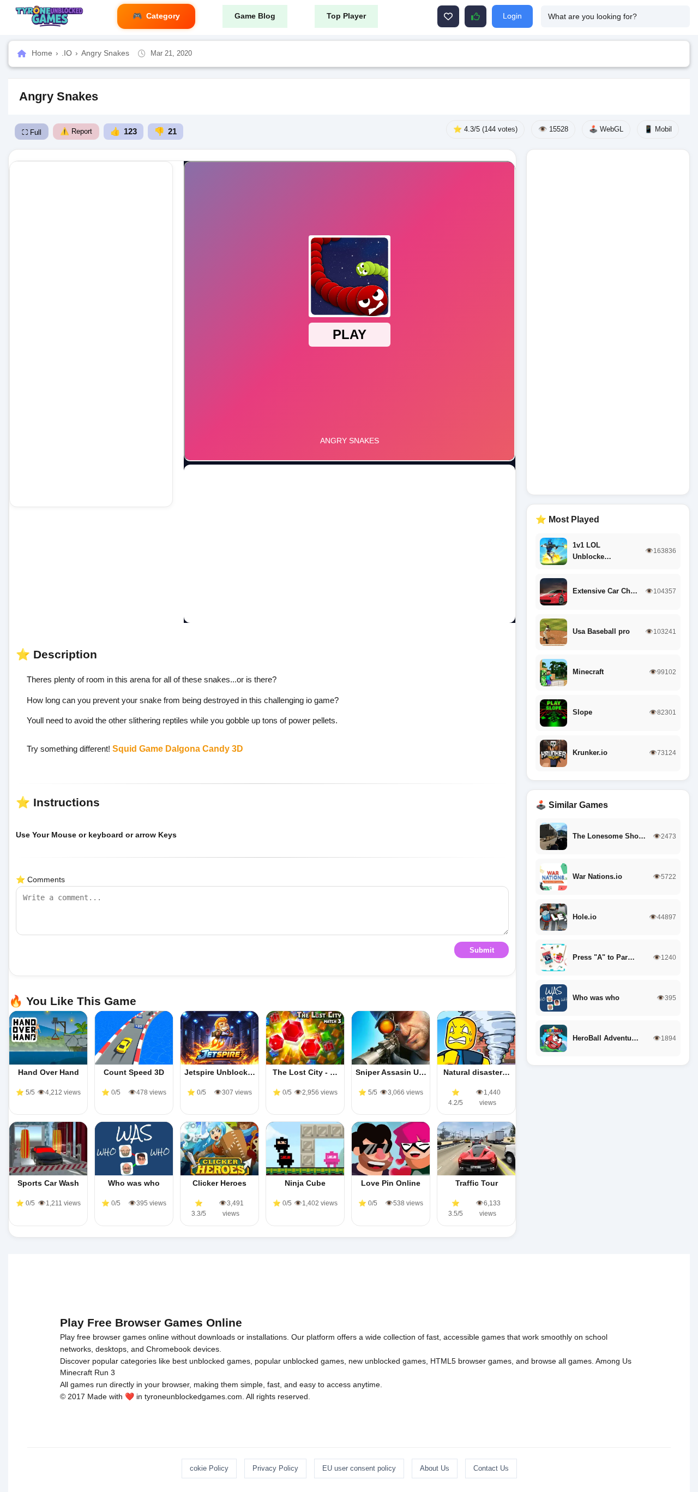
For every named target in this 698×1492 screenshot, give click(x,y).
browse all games (561, 1361)
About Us (434, 1468)
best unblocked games (211, 1361)
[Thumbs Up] (475, 16)
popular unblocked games (299, 1361)
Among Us (613, 1361)
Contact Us (491, 1468)
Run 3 (104, 1372)
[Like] (448, 16)
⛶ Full (31, 132)
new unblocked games (387, 1361)
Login (512, 15)
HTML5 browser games (471, 1361)
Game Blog (254, 15)
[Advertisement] (91, 334)
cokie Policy (209, 1468)
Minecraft (76, 1372)
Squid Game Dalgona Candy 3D (177, 748)
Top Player (346, 15)
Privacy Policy (275, 1468)
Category (163, 15)
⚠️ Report (76, 131)
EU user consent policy (359, 1468)
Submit (482, 950)
